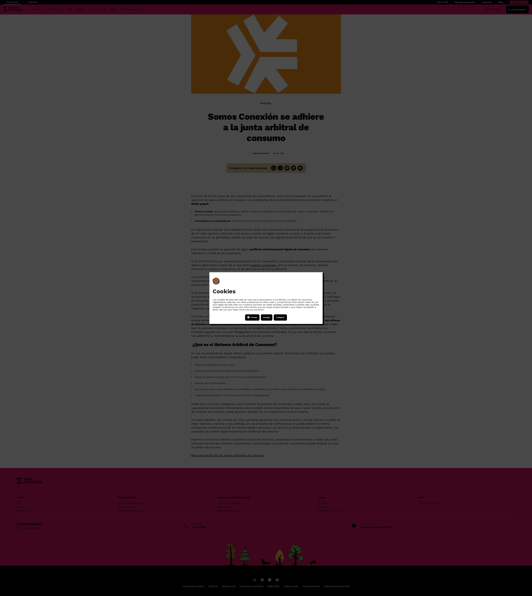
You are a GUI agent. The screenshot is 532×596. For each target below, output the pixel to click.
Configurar (280, 317)
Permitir (254, 317)
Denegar (266, 317)
